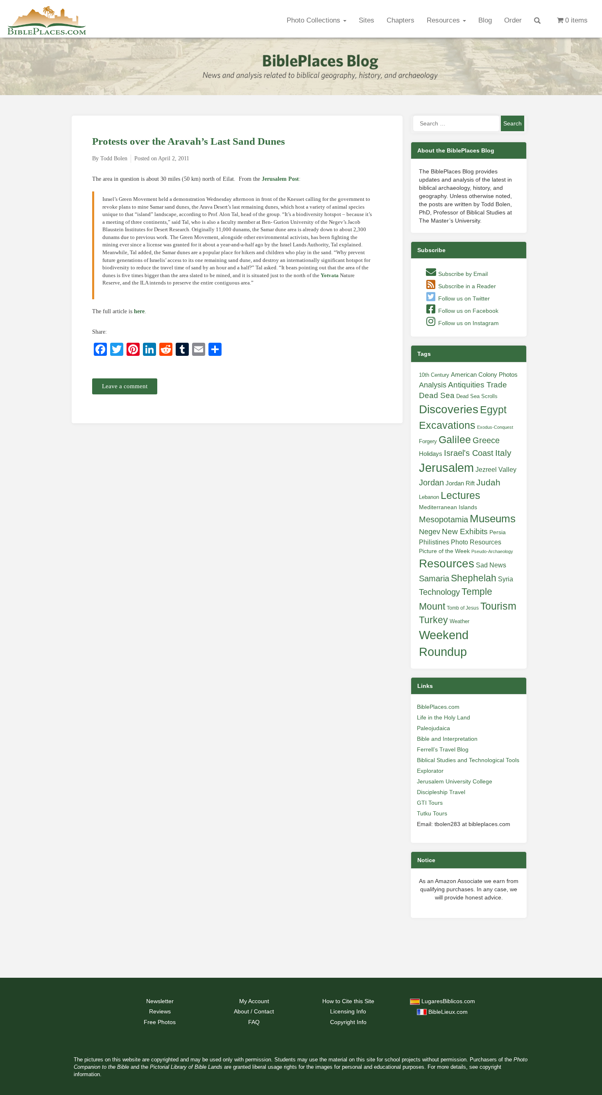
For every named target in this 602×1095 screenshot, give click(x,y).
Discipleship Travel (441, 792)
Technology (439, 591)
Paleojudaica (433, 728)
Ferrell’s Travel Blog (442, 749)
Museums (493, 518)
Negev (429, 532)
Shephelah (473, 578)
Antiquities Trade (477, 384)
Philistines (434, 542)
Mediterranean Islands (448, 507)
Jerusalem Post (280, 179)
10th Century (434, 375)
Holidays (430, 454)
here (139, 311)
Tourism (498, 606)
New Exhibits (465, 531)
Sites (366, 20)
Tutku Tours (432, 813)
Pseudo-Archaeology (492, 551)
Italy (503, 453)
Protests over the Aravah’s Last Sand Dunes (188, 141)
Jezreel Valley (495, 469)
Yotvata (330, 275)
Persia (497, 532)
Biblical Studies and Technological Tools (468, 760)
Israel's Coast (468, 453)
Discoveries (448, 409)
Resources (444, 20)
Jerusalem (446, 467)
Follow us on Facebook (467, 310)
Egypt (493, 409)
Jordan (431, 482)
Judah (488, 482)
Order (513, 20)
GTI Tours (430, 802)
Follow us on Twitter (463, 298)
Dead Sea (437, 395)
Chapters (400, 20)
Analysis (432, 384)
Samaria (434, 578)
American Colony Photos (484, 374)
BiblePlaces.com (438, 706)
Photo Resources (476, 542)
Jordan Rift (460, 483)
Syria (505, 579)
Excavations (447, 425)
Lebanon (429, 497)
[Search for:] (456, 123)
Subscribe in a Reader (466, 286)
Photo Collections (314, 20)
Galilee (455, 439)
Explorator (430, 770)
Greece (486, 440)
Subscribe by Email (462, 274)
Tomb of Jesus (463, 608)
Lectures (460, 495)
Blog (485, 20)
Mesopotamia (443, 519)
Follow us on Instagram (468, 323)
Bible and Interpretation (447, 738)
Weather (459, 621)
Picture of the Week (444, 551)
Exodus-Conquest (495, 427)
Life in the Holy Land (443, 717)
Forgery (428, 441)
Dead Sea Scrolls (477, 396)
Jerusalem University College (454, 781)
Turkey (433, 620)
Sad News (491, 565)
